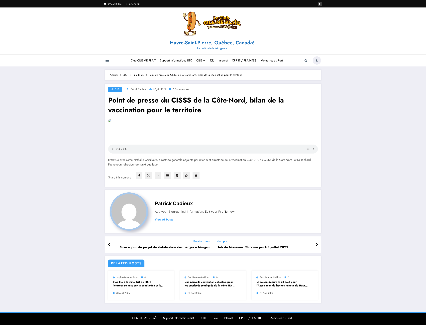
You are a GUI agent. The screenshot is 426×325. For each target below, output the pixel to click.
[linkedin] (158, 175)
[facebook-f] (320, 4)
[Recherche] (306, 61)
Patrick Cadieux (138, 89)
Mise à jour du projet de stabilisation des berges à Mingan (165, 247)
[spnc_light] (317, 60)
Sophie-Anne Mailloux (127, 277)
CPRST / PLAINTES (244, 60)
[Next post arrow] (317, 244)
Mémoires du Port (272, 60)
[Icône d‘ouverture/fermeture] (107, 60)
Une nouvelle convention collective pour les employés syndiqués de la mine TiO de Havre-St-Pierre (210, 284)
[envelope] (167, 175)
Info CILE (114, 89)
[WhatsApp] (186, 175)
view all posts (164, 219)
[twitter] (148, 175)
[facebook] (139, 175)
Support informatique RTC (176, 60)
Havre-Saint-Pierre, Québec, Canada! (212, 42)
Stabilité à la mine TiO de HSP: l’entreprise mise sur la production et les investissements (137, 284)
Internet (223, 60)
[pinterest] (177, 175)
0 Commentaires (181, 89)
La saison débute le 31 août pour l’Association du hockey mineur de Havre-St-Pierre (281, 284)
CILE (199, 60)
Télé (212, 60)
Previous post (201, 241)
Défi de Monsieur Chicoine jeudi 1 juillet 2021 (252, 247)
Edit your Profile (216, 211)
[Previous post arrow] (109, 244)
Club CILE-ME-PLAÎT (143, 60)
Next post (222, 241)
